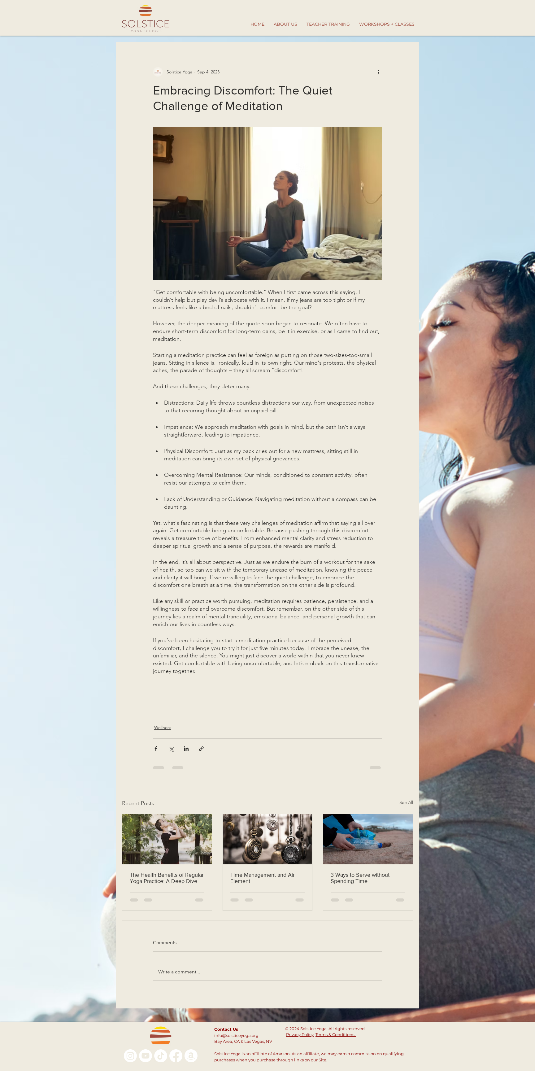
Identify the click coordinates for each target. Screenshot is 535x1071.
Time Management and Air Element (262, 878)
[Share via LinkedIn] (186, 749)
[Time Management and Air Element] (267, 839)
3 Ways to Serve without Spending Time (360, 878)
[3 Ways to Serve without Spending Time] (368, 839)
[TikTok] (160, 1055)
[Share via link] (201, 749)
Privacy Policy (300, 1034)
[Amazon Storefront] (191, 1055)
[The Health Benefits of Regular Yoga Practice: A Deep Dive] (167, 839)
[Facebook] (175, 1055)
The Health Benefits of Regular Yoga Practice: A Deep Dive (167, 878)
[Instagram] (130, 1055)
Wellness (162, 727)
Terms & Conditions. (335, 1034)
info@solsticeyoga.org (236, 1035)
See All (406, 802)
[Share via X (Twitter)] (171, 749)
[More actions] (378, 72)
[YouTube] (145, 1055)
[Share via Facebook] (156, 749)
